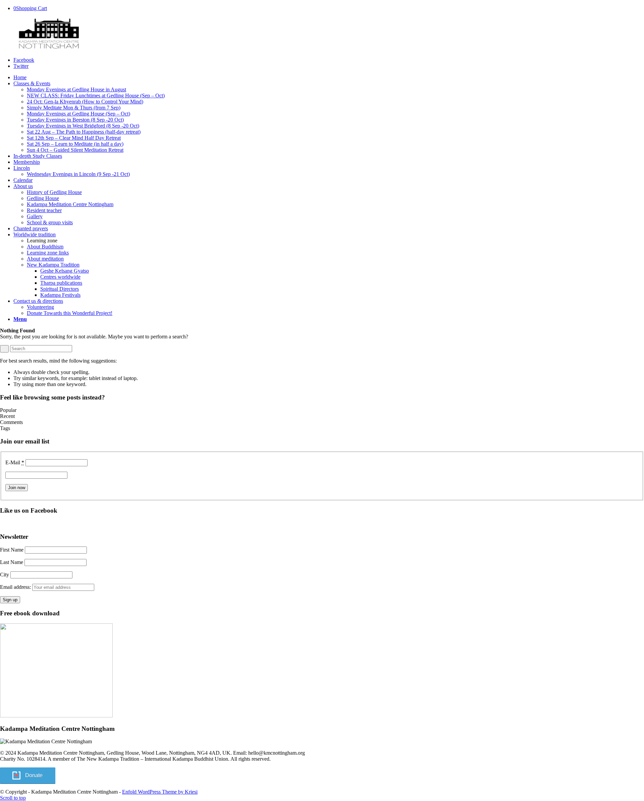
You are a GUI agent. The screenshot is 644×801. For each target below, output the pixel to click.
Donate (34, 775)
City (4, 574)
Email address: (16, 587)
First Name (11, 550)
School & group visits (50, 222)
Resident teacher (44, 210)
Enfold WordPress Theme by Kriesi (160, 792)
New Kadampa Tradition (53, 265)
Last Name (11, 562)
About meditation (45, 259)
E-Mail (14, 462)
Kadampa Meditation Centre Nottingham (70, 204)
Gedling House (43, 198)
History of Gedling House (54, 192)
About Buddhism (45, 246)
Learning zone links (48, 252)
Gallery (35, 216)
